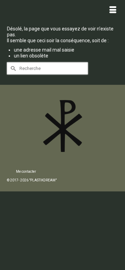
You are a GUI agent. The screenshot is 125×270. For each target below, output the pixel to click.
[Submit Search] (12, 68)
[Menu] (113, 10)
